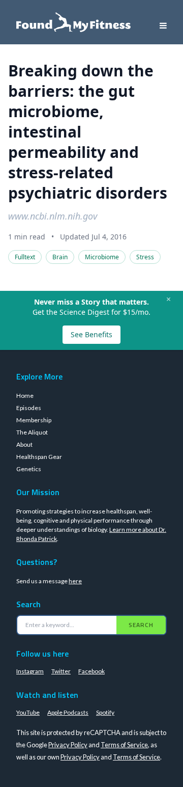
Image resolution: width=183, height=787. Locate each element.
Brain (60, 257)
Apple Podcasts (67, 712)
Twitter (61, 671)
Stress (145, 257)
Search (141, 625)
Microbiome (102, 257)
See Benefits (91, 334)
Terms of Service (124, 745)
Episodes (28, 408)
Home (25, 395)
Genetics (28, 469)
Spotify (105, 712)
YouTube (28, 712)
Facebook (91, 671)
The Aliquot (32, 432)
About (24, 444)
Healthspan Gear (39, 456)
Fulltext (25, 257)
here (75, 581)
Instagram (30, 671)
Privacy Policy (67, 745)
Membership (33, 420)
